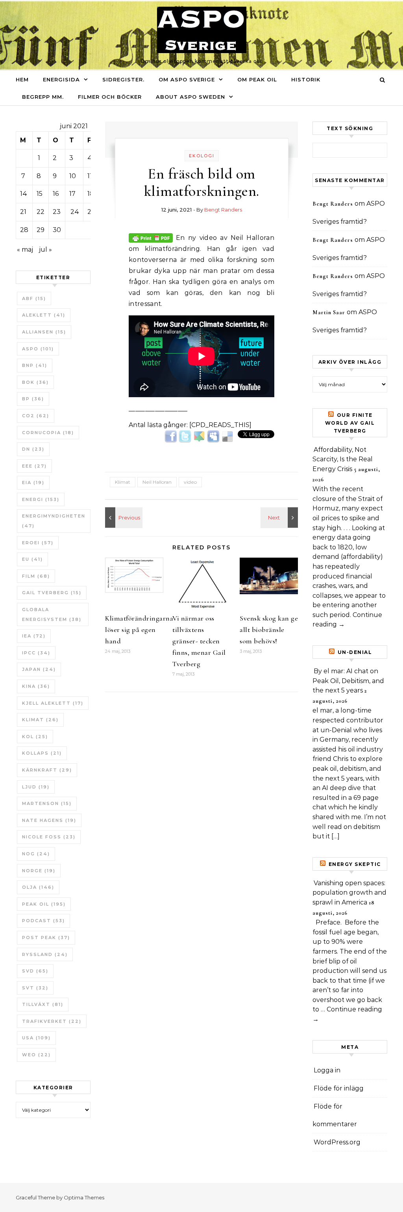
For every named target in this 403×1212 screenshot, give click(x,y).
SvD (35, 971)
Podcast (43, 920)
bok (35, 382)
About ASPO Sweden (190, 97)
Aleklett (43, 315)
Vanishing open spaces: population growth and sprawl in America (349, 892)
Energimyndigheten (53, 521)
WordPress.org (337, 1142)
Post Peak (46, 937)
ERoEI (38, 542)
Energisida (61, 79)
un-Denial (355, 652)
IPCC (36, 653)
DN (33, 449)
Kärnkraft (47, 770)
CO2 (35, 415)
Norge (38, 870)
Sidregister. (123, 79)
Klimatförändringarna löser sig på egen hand (139, 629)
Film (36, 576)
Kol (35, 736)
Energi (40, 499)
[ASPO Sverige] (201, 32)
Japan (39, 669)
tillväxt (42, 1004)
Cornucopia (48, 432)
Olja (38, 887)
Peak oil (44, 904)
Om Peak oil (257, 79)
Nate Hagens (49, 820)
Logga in (327, 1070)
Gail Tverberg (51, 592)
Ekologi (201, 155)
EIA (33, 482)
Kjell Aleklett (52, 703)
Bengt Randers (223, 209)
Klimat (40, 719)
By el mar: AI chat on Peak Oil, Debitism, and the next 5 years (348, 680)
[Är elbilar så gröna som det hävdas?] (280, 517)
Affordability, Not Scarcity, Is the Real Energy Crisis (342, 459)
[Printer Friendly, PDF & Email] (151, 237)
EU (32, 559)
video (190, 482)
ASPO (38, 349)
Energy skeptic (355, 864)
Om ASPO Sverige (187, 79)
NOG (36, 854)
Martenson (47, 803)
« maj (25, 249)
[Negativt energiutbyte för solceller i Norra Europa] (122, 517)
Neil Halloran (157, 482)
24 (74, 212)
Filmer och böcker (110, 97)
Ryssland (45, 954)
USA (36, 1038)
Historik (305, 79)
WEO (36, 1054)
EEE (34, 466)
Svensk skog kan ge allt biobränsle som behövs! (269, 629)
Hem (22, 79)
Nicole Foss (49, 837)
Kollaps (42, 753)
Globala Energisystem (51, 614)
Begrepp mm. (43, 97)
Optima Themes (84, 1197)
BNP (34, 365)
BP (33, 399)
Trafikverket (51, 1021)
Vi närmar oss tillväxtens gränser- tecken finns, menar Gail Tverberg (199, 641)
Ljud (36, 787)
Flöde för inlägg (339, 1088)
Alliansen (44, 332)
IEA (34, 636)
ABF (34, 298)
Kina (36, 686)
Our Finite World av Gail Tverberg (350, 423)
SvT (35, 988)
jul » (45, 249)
